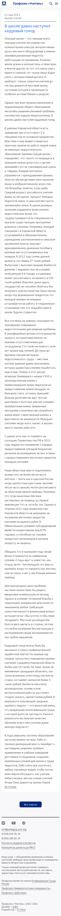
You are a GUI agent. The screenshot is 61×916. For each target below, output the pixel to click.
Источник (10, 786)
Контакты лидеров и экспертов (19, 843)
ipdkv (15, 906)
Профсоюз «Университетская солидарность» (26, 888)
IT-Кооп (21, 909)
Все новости (30, 804)
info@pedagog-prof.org (14, 829)
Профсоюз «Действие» (14, 892)
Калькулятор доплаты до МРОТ (19, 847)
